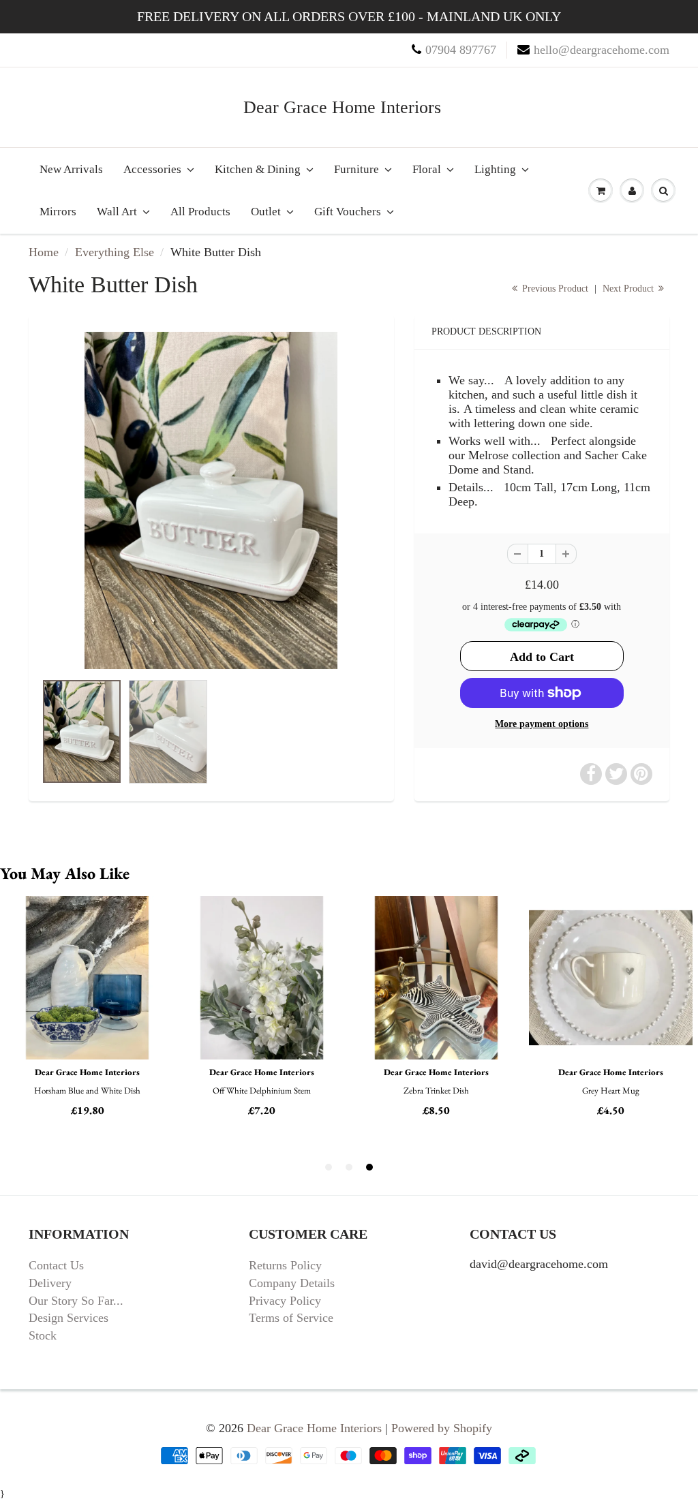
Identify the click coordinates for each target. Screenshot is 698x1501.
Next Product (629, 288)
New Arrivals (71, 169)
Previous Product (553, 288)
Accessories (152, 169)
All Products (200, 211)
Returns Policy (285, 1265)
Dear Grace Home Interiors (342, 107)
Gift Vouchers (347, 211)
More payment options (541, 724)
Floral (426, 169)
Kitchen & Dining (258, 169)
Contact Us (56, 1265)
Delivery (50, 1283)
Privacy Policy (285, 1300)
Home (44, 252)
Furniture (356, 169)
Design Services (68, 1318)
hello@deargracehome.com (601, 50)
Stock (43, 1335)
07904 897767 (460, 50)
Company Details (292, 1283)
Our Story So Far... (76, 1300)
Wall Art (117, 211)
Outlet (266, 211)
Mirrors (58, 211)
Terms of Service (291, 1318)
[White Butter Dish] (211, 500)
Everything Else (114, 252)
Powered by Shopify (441, 1428)
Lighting (495, 169)
